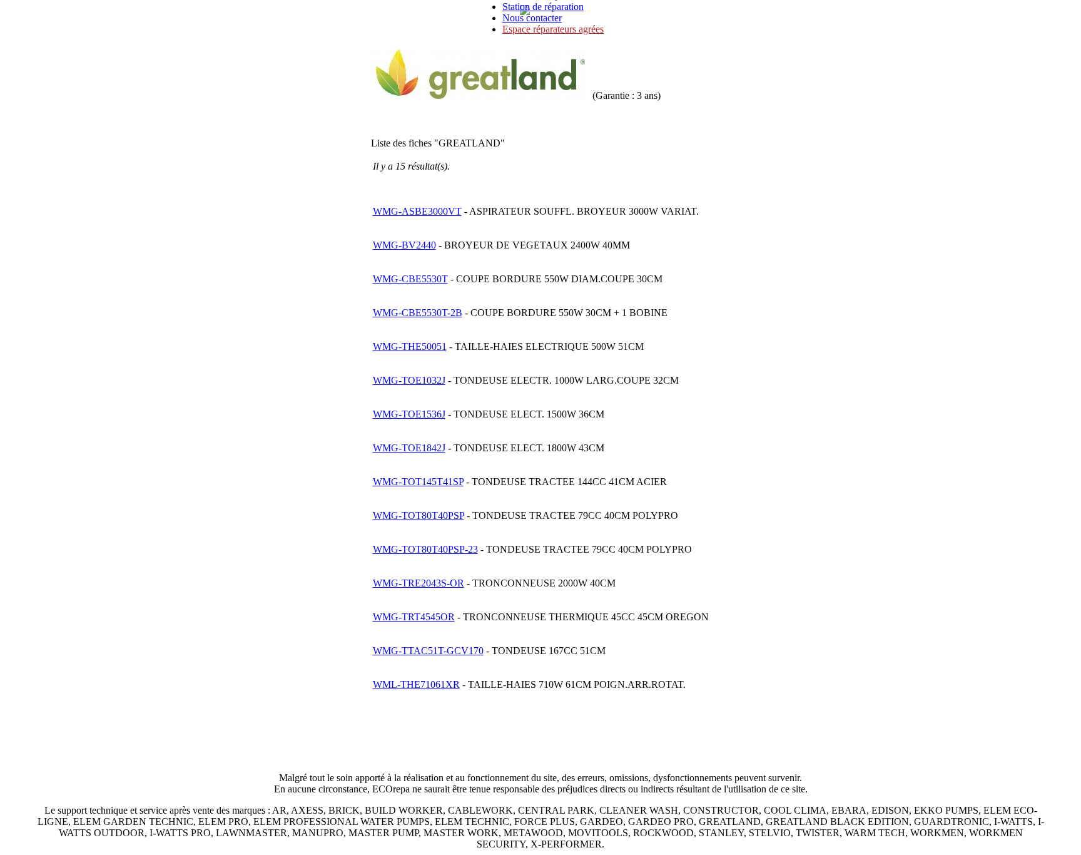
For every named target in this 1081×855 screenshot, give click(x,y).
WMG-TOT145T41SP (418, 481)
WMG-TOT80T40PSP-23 (425, 549)
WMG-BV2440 (404, 245)
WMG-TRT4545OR (414, 617)
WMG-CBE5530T (410, 279)
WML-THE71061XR (416, 684)
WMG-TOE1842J (409, 448)
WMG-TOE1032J (409, 380)
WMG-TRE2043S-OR (418, 583)
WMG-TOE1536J (409, 414)
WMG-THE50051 (410, 346)
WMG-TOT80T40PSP (418, 515)
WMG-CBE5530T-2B (417, 312)
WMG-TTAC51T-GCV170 (428, 650)
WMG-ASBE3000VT (417, 211)
